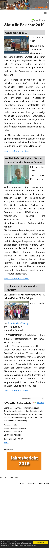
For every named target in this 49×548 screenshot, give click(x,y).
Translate (40, 403)
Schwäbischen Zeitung (18, 323)
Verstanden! (40, 542)
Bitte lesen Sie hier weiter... (16, 151)
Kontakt (23, 483)
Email (6, 442)
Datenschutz (44, 483)
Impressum (32, 483)
